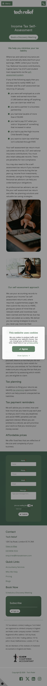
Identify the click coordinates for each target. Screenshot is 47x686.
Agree (24, 349)
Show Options (23, 356)
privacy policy (32, 343)
